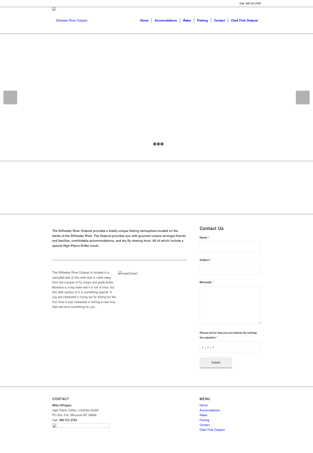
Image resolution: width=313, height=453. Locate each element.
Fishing (204, 420)
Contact (205, 425)
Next (303, 97)
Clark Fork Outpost (212, 429)
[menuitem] (144, 20)
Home (203, 405)
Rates (203, 415)
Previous (10, 97)
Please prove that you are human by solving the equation (228, 335)
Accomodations (210, 410)
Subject (205, 260)
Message (206, 282)
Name (204, 237)
